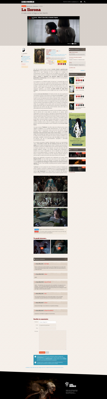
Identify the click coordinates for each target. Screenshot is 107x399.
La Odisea (71, 165)
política (27, 57)
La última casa (72, 67)
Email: (37, 325)
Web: (37, 328)
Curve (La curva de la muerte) (75, 57)
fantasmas (23, 57)
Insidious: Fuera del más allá (80, 78)
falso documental (26, 59)
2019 (59, 50)
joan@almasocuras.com (71, 392)
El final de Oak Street (80, 86)
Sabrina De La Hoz (63, 54)
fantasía (26, 58)
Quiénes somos (68, 390)
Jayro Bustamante (53, 52)
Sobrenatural (35, 6)
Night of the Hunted (73, 52)
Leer (42, 248)
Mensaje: (36, 331)
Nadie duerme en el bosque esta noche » (55, 367)
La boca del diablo (79, 103)
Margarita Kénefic (57, 55)
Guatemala (54, 50)
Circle (70, 62)
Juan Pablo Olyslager (50, 55)
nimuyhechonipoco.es (73, 393)
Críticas (23, 64)
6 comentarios (26, 61)
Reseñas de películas (74, 390)
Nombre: (36, 322)
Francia (22, 58)
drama (28, 56)
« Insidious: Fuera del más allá (31, 367)
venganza (25, 56)
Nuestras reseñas (71, 1)
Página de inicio (29, 6)
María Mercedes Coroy (55, 54)
